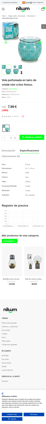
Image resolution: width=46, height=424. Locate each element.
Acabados (5, 195)
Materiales (6, 190)
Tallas (4, 181)
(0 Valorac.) (15, 116)
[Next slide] (40, 42)
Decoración (31, 16)
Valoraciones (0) (11, 156)
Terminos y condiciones (10, 326)
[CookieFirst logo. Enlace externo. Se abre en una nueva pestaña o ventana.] (3, 394)
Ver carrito (5, 359)
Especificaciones (29, 150)
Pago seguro (6, 341)
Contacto (5, 381)
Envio (4, 337)
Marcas (4, 173)
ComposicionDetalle (9, 186)
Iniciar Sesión (6, 363)
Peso (4, 164)
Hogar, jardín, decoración (16, 16)
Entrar (34, 2)
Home (4, 16)
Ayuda (4, 366)
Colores (5, 177)
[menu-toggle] (3, 9)
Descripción (8, 150)
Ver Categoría (8, 241)
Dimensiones (6, 168)
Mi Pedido (5, 356)
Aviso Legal (6, 330)
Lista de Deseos (7, 370)
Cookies (4, 334)
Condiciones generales (9, 344)
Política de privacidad (9, 323)
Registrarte (40, 2)
